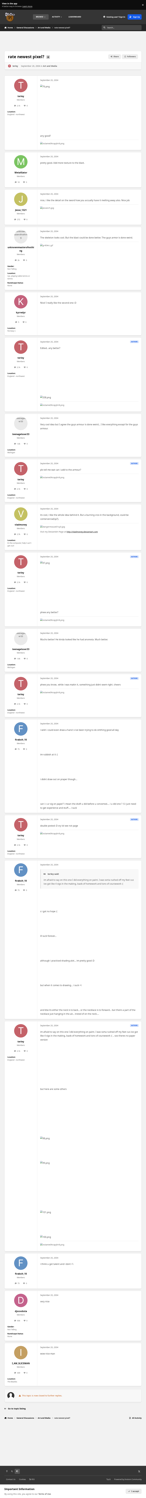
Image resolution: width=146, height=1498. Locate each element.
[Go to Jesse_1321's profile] (21, 199)
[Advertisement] (73, 40)
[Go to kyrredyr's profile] (21, 301)
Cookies (22, 1479)
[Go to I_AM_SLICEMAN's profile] (21, 1352)
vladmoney (21, 524)
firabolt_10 (21, 739)
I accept (135, 1491)
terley (15, 66)
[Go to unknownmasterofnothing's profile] (21, 236)
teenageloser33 (20, 434)
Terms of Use (44, 1494)
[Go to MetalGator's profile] (21, 162)
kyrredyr (21, 312)
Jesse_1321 (21, 210)
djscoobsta (21, 1311)
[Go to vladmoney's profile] (21, 514)
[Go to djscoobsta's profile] (21, 1300)
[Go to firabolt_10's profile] (21, 729)
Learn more (5, 5)
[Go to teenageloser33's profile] (21, 423)
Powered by (128, 1479)
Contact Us (10, 1479)
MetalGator (21, 172)
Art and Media (50, 66)
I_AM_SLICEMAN (21, 1363)
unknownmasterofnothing (21, 249)
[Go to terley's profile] (9, 65)
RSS (33, 1479)
